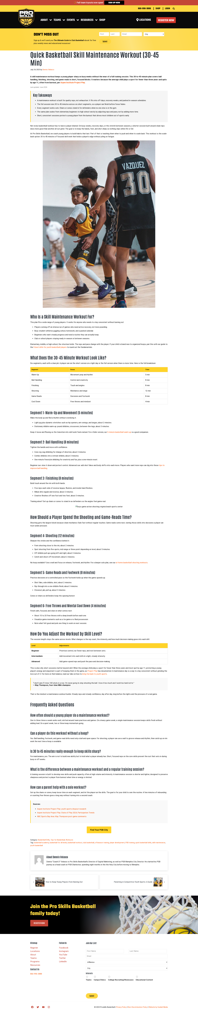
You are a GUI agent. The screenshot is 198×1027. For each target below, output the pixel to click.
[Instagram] (49, 1007)
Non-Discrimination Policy (137, 1007)
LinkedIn (63, 961)
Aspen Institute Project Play (72, 82)
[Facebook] (32, 1007)
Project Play (92, 671)
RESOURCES (87, 20)
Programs (35, 961)
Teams (57, 20)
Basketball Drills (44, 840)
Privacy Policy (121, 1007)
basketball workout (75, 843)
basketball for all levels (58, 843)
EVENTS (71, 20)
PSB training (130, 843)
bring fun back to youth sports (94, 674)
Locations (35, 951)
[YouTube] (43, 1007)
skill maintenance (158, 843)
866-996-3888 (144, 8)
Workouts (69, 840)
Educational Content (144, 980)
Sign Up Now (114, 2)
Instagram (64, 951)
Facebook (63, 948)
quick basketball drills (143, 843)
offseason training (102, 843)
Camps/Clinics (100, 980)
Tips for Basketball (58, 840)
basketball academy (41, 843)
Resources (35, 965)
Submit (105, 41)
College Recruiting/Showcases (120, 980)
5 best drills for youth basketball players (50, 347)
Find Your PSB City (99, 830)
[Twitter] (38, 1007)
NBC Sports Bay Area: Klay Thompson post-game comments (61, 816)
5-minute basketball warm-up (119, 432)
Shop (158, 8)
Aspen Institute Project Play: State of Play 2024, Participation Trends (65, 813)
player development (117, 843)
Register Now (166, 20)
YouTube (63, 954)
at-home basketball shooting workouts (132, 563)
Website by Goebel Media (158, 1007)
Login (167, 8)
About (44, 20)
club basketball (88, 843)
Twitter (62, 958)
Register (34, 948)
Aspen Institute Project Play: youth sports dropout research (61, 809)
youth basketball (36, 845)
